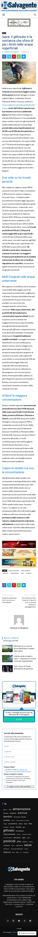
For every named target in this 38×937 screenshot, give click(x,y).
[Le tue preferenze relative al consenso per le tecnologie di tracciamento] (27, 933)
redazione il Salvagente (11, 52)
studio (26, 849)
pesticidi (28, 573)
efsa (30, 824)
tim (17, 852)
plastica (25, 842)
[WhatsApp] (19, 56)
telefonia (7, 852)
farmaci (12, 827)
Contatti (19, 929)
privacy (31, 841)
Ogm (24, 838)
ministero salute (26, 834)
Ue (21, 852)
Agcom (5, 809)
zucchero (26, 852)
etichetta (5, 827)
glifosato (5, 573)
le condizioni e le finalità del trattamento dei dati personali (18, 770)
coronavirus (12, 824)
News (4, 33)
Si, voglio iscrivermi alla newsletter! (19, 786)
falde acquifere (25, 570)
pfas (19, 841)
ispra (22, 573)
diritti (25, 824)
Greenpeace (20, 831)
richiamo (6, 845)
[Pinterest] (14, 56)
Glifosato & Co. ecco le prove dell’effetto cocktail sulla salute (24, 648)
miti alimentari (7, 837)
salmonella (19, 845)
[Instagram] (13, 921)
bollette (6, 820)
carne (12, 820)
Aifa (10, 809)
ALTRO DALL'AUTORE (10, 641)
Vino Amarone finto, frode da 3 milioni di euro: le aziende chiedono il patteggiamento (29, 602)
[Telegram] (24, 56)
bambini (7, 816)
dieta (20, 824)
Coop (5, 824)
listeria (18, 834)
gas (24, 827)
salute (28, 845)
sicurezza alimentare (17, 849)
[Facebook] (4, 56)
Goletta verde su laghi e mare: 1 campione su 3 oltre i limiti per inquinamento (25, 658)
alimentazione (21, 809)
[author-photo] (19, 625)
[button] (3, 15)
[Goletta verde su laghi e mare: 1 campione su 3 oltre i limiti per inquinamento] (7, 658)
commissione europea (22, 820)
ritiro (13, 845)
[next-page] (6, 676)
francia (18, 827)
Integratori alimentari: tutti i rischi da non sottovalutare (9, 600)
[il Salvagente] (19, 6)
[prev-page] (3, 676)
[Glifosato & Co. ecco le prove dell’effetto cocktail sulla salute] (7, 648)
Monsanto (17, 838)
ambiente (13, 813)
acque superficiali (14, 570)
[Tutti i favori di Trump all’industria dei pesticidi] (7, 668)
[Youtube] (30, 921)
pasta (28, 837)
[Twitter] (9, 56)
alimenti (5, 813)
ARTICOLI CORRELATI (11, 638)
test (13, 852)
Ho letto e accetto (18, 770)
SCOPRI (19, 719)
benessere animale (20, 817)
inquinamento (15, 573)
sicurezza (6, 849)
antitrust (22, 813)
